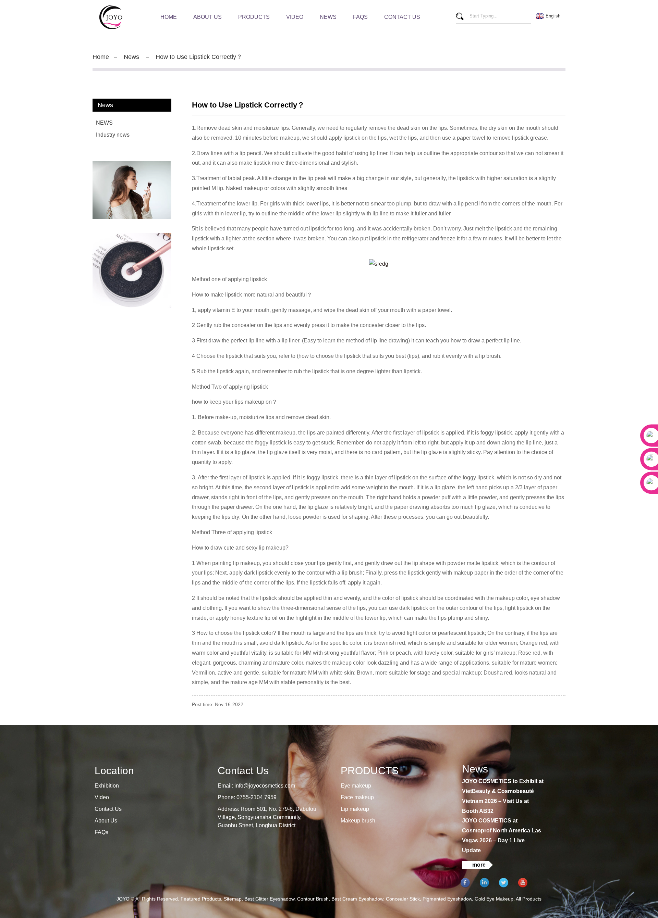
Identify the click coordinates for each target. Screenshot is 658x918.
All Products (528, 899)
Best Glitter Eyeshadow (269, 899)
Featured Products (201, 899)
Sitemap (233, 899)
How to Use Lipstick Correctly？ (199, 56)
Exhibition (107, 786)
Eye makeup (356, 786)
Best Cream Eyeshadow (357, 899)
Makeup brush (358, 820)
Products (254, 17)
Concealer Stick (403, 899)
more (479, 865)
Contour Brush (313, 899)
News (328, 17)
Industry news (113, 135)
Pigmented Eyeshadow (447, 899)
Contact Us (402, 17)
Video (294, 17)
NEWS (104, 123)
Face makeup (357, 797)
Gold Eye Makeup (494, 899)
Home (168, 17)
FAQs (360, 17)
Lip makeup (355, 809)
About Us (207, 17)
